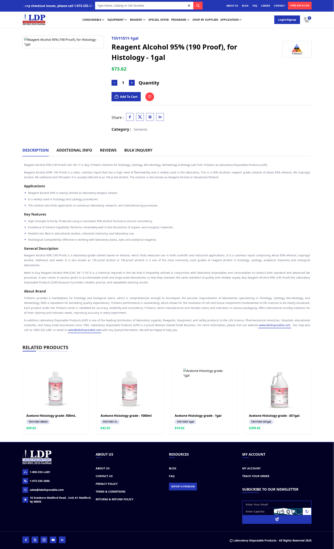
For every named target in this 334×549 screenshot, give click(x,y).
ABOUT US (232, 5)
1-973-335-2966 (40, 481)
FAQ (254, 5)
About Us (103, 468)
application (229, 19)
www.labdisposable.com (274, 325)
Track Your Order (255, 476)
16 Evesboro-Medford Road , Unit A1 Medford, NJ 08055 (60, 499)
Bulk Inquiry (138, 150)
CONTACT (279, 5)
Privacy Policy (107, 484)
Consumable (91, 19)
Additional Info (74, 150)
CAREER (265, 5)
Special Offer (158, 19)
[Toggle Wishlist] (149, 96)
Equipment (115, 19)
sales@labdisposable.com (84, 330)
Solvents (140, 129)
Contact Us (104, 476)
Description (35, 150)
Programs (178, 19)
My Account (251, 468)
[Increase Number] (132, 83)
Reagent (136, 19)
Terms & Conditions (110, 491)
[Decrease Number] (114, 83)
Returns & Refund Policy (114, 499)
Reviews (108, 150)
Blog (172, 468)
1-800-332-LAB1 (40, 472)
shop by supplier (205, 19)
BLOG (245, 5)
